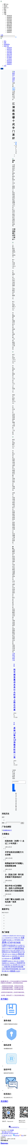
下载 (5, 14)
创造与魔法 (10, 940)
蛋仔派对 (9, 965)
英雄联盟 (13, 963)
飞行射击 (9, 28)
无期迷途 (15, 954)
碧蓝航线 (11, 961)
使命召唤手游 (9, 937)
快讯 (6, 7)
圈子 (6, 4)
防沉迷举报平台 (14, 1127)
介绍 (18, 935)
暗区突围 (8, 956)
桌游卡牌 (9, 24)
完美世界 (5, 948)
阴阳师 (15, 971)
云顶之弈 (12, 935)
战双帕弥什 (19, 950)
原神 (7, 942)
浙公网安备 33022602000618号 (10, 1133)
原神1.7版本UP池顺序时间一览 (15, 742)
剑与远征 (19, 940)
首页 (13, 88)
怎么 (13, 950)
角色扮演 (9, 15)
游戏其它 (9, 32)
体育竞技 (9, 19)
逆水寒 (16, 965)
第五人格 (17, 961)
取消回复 (13, 786)
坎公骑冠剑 (21, 945)
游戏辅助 (9, 30)
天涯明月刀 (5, 946)
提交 (14, 790)
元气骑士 (17, 937)
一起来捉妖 (5, 935)
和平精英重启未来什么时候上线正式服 (14, 690)
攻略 (5, 12)
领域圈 (12, 1130)
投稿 (2, 68)
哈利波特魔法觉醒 (12, 945)
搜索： (4, 823)
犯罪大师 (8, 958)
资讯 (5, 5)
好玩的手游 (13, 946)
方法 (9, 954)
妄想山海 (21, 946)
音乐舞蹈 (9, 27)
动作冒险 (9, 20)
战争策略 (9, 22)
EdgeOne (17, 1135)
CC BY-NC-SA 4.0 (7, 1135)
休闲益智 (9, 17)
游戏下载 (6, 46)
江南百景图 (16, 956)
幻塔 (8, 950)
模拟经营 (9, 25)
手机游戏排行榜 (16, 952)
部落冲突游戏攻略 (14, 969)
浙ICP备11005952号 (7, 1131)
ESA (22, 1135)
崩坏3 (11, 948)
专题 (5, 10)
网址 (5, 9)
